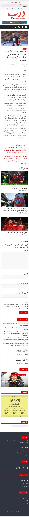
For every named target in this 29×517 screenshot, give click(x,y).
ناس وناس (14, 375)
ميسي (25, 66)
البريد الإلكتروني (22, 283)
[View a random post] (15, 27)
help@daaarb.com (21, 469)
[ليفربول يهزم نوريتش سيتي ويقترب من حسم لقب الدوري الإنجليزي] (14, 172)
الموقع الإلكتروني (22, 293)
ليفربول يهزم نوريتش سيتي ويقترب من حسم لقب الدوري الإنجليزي (15, 187)
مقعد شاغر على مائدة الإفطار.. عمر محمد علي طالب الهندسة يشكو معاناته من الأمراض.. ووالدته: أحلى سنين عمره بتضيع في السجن (13, 380)
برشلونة (14, 64)
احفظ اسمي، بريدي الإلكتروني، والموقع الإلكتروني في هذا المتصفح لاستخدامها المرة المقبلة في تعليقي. (14, 306)
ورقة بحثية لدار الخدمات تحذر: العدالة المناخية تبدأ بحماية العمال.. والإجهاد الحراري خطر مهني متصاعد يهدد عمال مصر (15, 333)
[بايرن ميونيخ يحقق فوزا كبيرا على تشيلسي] (14, 218)
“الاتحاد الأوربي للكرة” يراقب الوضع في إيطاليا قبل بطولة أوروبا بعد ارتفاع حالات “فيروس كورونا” (15, 210)
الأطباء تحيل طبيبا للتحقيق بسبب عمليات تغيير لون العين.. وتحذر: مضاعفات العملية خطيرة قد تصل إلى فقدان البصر (16, 339)
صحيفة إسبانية (9, 64)
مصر (19, 375)
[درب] (26, 27)
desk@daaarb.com (21, 467)
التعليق (25, 250)
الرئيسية (23, 375)
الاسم (25, 274)
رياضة (24, 48)
